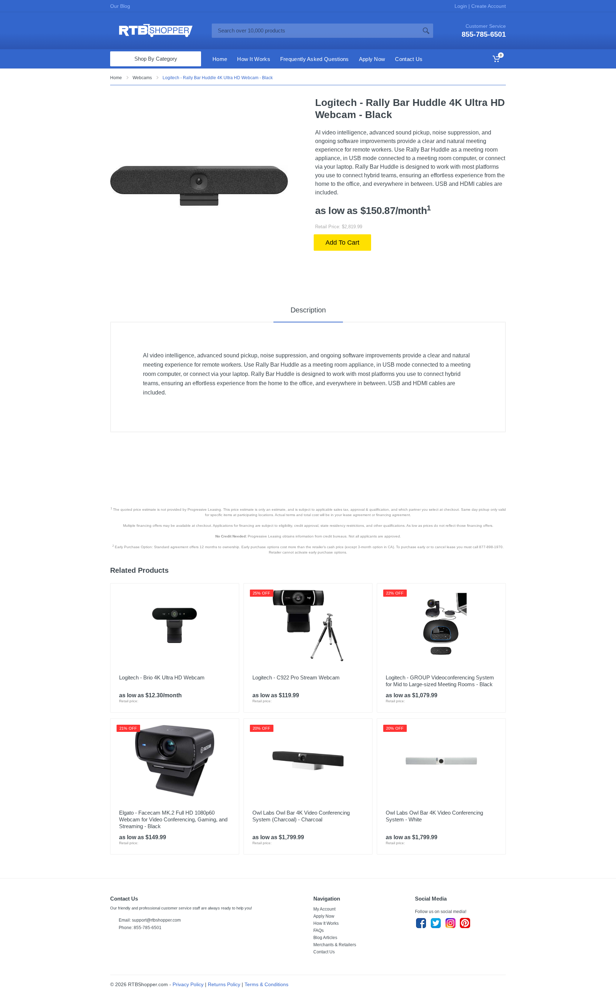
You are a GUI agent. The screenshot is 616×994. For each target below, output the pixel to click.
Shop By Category (155, 59)
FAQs (318, 930)
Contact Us (324, 951)
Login (461, 6)
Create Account (488, 6)
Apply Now (323, 916)
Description (308, 310)
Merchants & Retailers (334, 944)
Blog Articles (325, 937)
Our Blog (120, 6)
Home (116, 77)
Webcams (142, 77)
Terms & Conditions (266, 984)
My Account (324, 909)
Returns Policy (224, 984)
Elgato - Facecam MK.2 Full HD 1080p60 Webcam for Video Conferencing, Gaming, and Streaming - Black (173, 819)
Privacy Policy (188, 984)
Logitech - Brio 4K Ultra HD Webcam (162, 677)
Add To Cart (342, 242)
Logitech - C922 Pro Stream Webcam (296, 677)
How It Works (326, 923)
